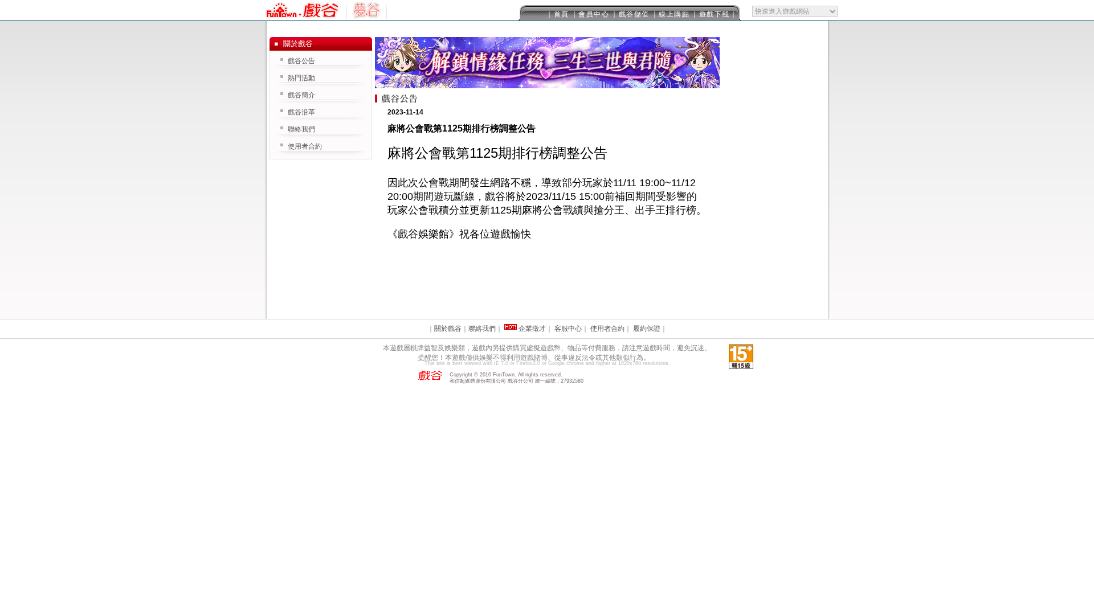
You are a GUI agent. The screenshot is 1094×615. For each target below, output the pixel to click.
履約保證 (646, 329)
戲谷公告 (301, 61)
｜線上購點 (670, 14)
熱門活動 (301, 78)
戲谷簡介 (301, 95)
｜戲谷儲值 (630, 14)
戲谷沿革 (301, 112)
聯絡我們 (301, 129)
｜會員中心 (590, 14)
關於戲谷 (448, 329)
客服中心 (568, 329)
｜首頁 (557, 14)
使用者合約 (305, 146)
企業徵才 (532, 329)
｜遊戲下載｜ (714, 14)
